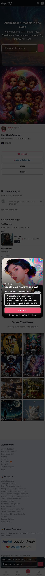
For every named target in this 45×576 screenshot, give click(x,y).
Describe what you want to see (17, 291)
